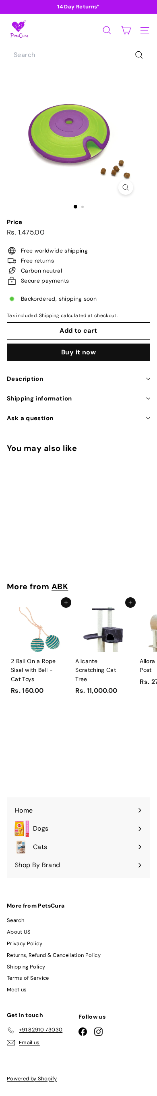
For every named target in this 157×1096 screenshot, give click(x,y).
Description (25, 379)
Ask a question (30, 418)
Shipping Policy (26, 966)
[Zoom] (125, 187)
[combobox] (78, 55)
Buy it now (78, 352)
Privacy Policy (24, 943)
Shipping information (39, 398)
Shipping (49, 315)
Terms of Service (28, 978)
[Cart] (125, 30)
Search (15, 920)
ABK (60, 586)
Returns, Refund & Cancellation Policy (54, 955)
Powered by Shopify (32, 1078)
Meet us (17, 989)
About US (19, 931)
